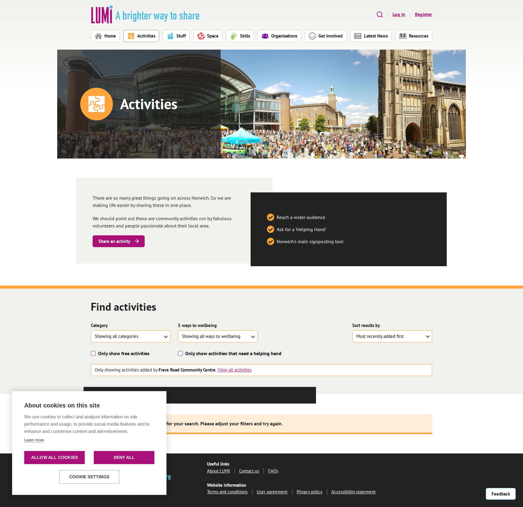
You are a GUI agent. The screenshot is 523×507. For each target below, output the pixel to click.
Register (423, 14)
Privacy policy (309, 492)
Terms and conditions (227, 492)
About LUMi (218, 471)
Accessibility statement (353, 492)
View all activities (235, 370)
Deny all (124, 457)
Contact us (249, 471)
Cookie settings (89, 477)
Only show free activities (124, 353)
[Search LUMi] (380, 14)
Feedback (501, 494)
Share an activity (114, 241)
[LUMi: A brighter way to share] (145, 14)
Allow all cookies (54, 457)
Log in (399, 14)
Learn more (34, 440)
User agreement (272, 492)
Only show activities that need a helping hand (233, 353)
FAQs (273, 471)
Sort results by (366, 325)
